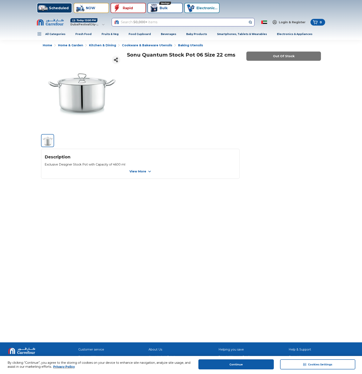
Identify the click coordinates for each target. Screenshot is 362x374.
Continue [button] (236, 364)
